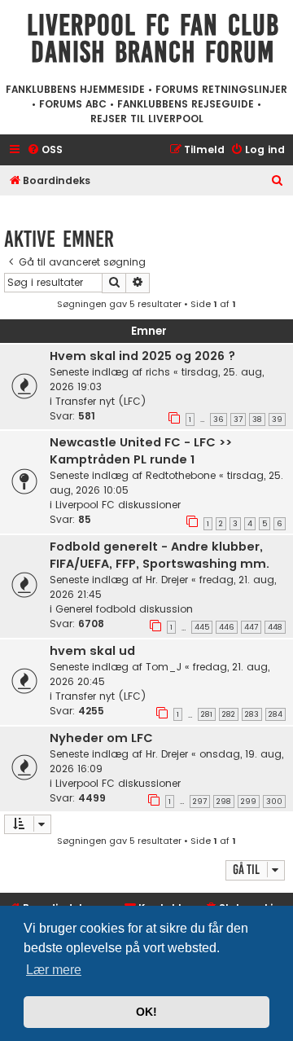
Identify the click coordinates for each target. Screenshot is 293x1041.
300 (274, 801)
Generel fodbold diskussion (124, 609)
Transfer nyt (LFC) (100, 401)
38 (257, 419)
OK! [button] (146, 1011)
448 (275, 627)
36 (218, 419)
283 (252, 714)
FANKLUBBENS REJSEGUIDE (185, 104)
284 (275, 714)
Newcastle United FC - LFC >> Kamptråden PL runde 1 (141, 451)
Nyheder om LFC (101, 738)
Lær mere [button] (53, 970)
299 (248, 801)
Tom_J (163, 667)
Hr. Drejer (167, 579)
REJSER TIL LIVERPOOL (146, 118)
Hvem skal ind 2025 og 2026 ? (142, 356)
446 (226, 627)
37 (238, 419)
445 (202, 627)
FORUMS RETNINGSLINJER (221, 89)
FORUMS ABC (73, 104)
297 (200, 801)
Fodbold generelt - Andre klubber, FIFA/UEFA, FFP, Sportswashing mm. (159, 555)
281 (206, 714)
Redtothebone (181, 475)
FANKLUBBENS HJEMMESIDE (75, 89)
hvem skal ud (92, 651)
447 (251, 627)
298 (223, 801)
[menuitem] (45, 150)
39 (277, 419)
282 (228, 714)
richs (158, 372)
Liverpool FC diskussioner (118, 505)
